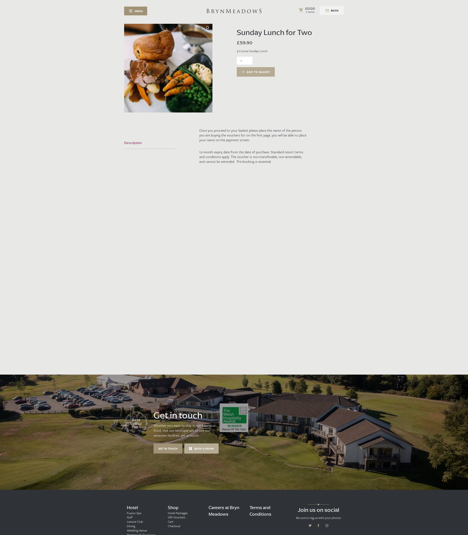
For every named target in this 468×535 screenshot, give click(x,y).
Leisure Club (135, 521)
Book (335, 10)
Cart (170, 521)
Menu (139, 11)
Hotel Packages (178, 513)
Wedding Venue (137, 530)
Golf (129, 517)
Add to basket (258, 72)
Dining (131, 526)
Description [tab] (133, 143)
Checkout (174, 526)
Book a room (204, 448)
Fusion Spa (134, 513)
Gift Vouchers (176, 517)
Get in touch (168, 448)
